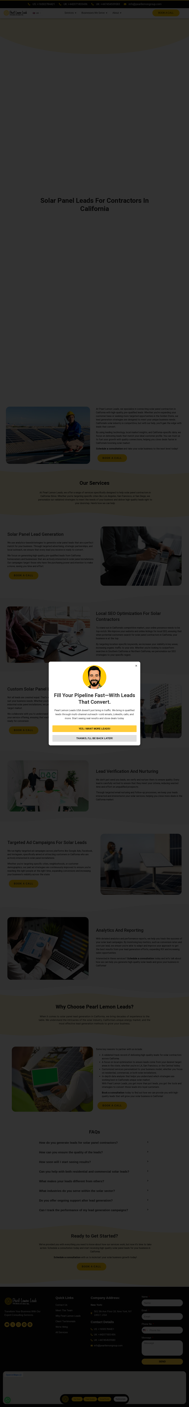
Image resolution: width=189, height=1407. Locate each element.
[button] (136, 666)
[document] (94, 703)
